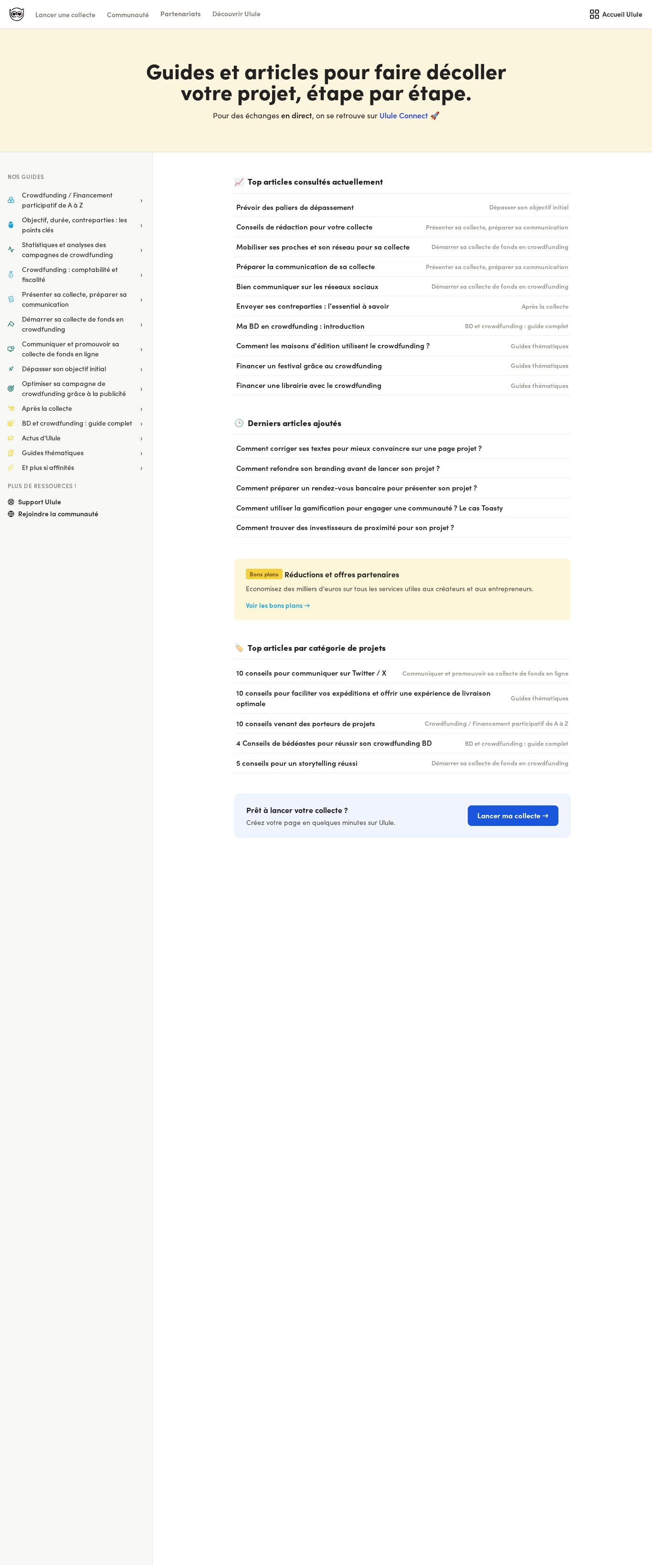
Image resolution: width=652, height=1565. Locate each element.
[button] (180, 14)
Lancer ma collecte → (513, 815)
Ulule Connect (403, 115)
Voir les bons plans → (278, 605)
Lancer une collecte (65, 14)
